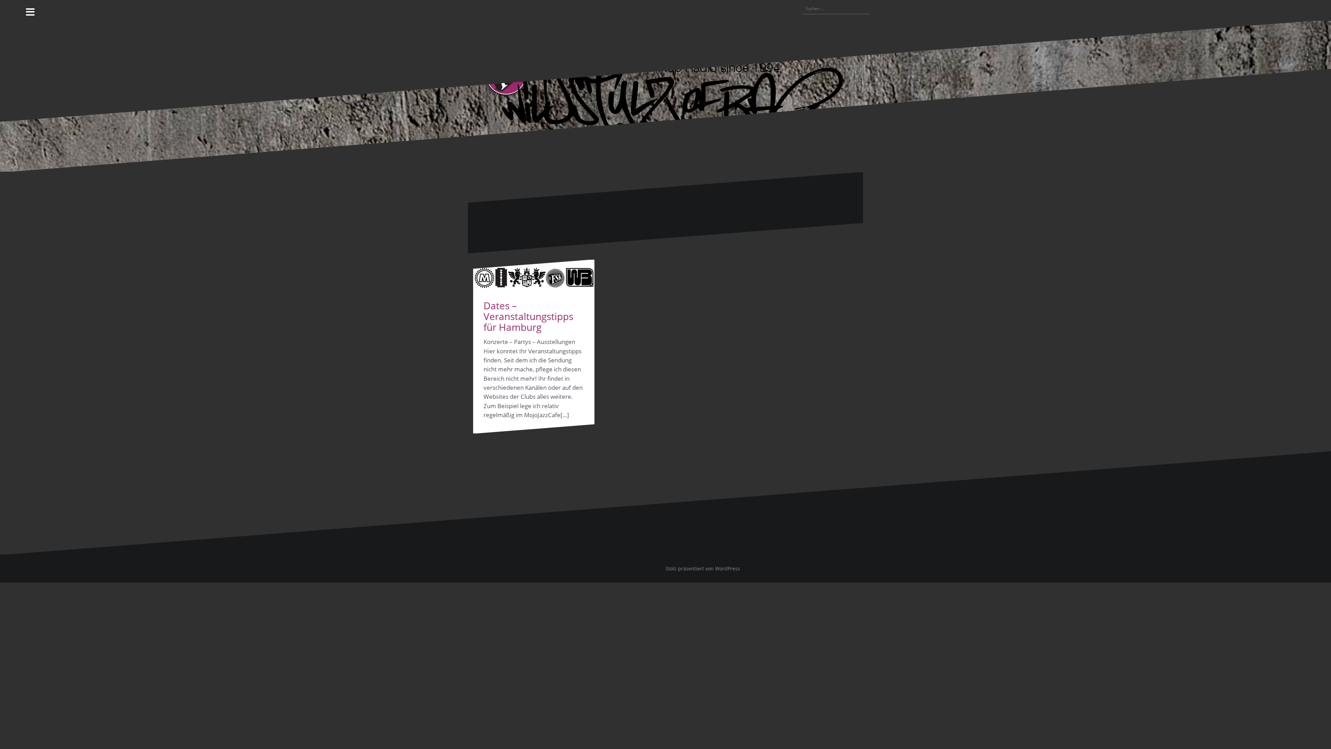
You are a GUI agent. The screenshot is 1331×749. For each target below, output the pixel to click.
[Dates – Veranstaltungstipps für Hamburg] (533, 275)
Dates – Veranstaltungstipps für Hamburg (528, 316)
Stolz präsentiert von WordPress (703, 568)
